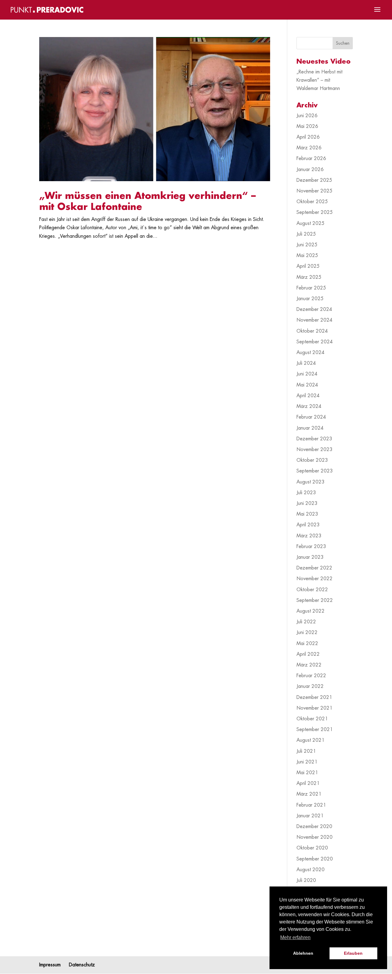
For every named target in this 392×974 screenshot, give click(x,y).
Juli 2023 (306, 492)
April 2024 (308, 395)
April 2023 (308, 524)
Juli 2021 (306, 751)
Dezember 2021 (314, 697)
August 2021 (310, 740)
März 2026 (309, 147)
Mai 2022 (307, 643)
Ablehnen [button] (303, 953)
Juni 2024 (307, 373)
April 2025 (308, 266)
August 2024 (310, 352)
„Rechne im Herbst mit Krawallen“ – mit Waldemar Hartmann (319, 80)
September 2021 (314, 729)
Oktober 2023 (312, 460)
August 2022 (310, 611)
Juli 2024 (306, 363)
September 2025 (314, 212)
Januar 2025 (310, 298)
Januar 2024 (310, 428)
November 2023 (314, 449)
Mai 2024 (307, 385)
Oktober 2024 (312, 331)
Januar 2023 (310, 557)
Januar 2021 (310, 815)
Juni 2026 (307, 115)
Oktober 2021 (312, 718)
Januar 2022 (310, 686)
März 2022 (309, 664)
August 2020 (310, 869)
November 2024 (314, 320)
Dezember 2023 (314, 438)
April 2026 (308, 137)
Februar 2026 (311, 158)
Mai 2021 (307, 772)
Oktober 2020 (312, 847)
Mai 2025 (307, 255)
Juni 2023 (307, 503)
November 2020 (314, 837)
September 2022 (314, 600)
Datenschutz (82, 964)
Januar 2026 (310, 169)
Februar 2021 (311, 805)
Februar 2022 (311, 675)
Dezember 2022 (314, 567)
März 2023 (309, 535)
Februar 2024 (311, 417)
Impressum (50, 964)
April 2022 (308, 654)
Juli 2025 (306, 234)
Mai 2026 (307, 126)
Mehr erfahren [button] (295, 937)
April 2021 (308, 783)
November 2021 (314, 708)
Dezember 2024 (314, 309)
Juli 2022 (306, 621)
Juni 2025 (307, 244)
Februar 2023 (311, 546)
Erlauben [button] (353, 953)
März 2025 (309, 277)
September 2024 (314, 341)
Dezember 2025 (314, 180)
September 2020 (314, 858)
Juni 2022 (307, 632)
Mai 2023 (307, 514)
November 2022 (314, 578)
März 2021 (309, 794)
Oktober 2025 (312, 201)
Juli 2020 (306, 880)
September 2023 (314, 470)
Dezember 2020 (314, 826)
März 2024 (309, 406)
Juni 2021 (307, 761)
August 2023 (310, 482)
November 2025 (314, 190)
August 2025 (310, 223)
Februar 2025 (311, 287)
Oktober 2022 (312, 589)
